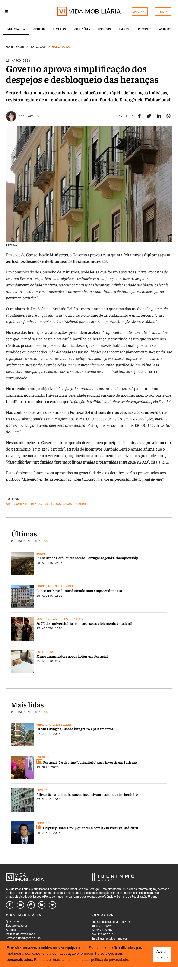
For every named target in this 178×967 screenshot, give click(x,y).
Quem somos (14, 921)
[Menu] (6, 12)
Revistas (59, 29)
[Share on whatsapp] (168, 116)
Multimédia (82, 29)
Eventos (124, 29)
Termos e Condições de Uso (23, 938)
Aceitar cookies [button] (162, 954)
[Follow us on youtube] (20, 905)
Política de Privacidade (20, 934)
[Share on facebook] (139, 116)
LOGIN (163, 12)
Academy (165, 29)
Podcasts (144, 29)
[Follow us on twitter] (52, 905)
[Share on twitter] (149, 116)
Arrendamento (17, 504)
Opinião (39, 29)
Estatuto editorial (17, 925)
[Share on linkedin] (158, 116)
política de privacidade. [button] (110, 960)
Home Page (15, 47)
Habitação (61, 47)
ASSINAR (139, 12)
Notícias (38, 47)
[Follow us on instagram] (31, 905)
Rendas (36, 504)
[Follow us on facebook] (9, 905)
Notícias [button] (13, 29)
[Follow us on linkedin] (41, 905)
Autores (11, 929)
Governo (81, 504)
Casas (67, 504)
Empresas (104, 29)
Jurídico (52, 504)
